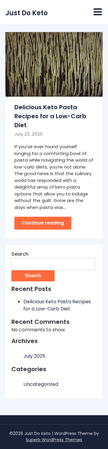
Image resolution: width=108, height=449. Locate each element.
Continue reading (43, 223)
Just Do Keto (26, 13)
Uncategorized (40, 384)
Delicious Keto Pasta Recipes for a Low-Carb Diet (50, 116)
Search (19, 254)
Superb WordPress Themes (54, 440)
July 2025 (34, 356)
